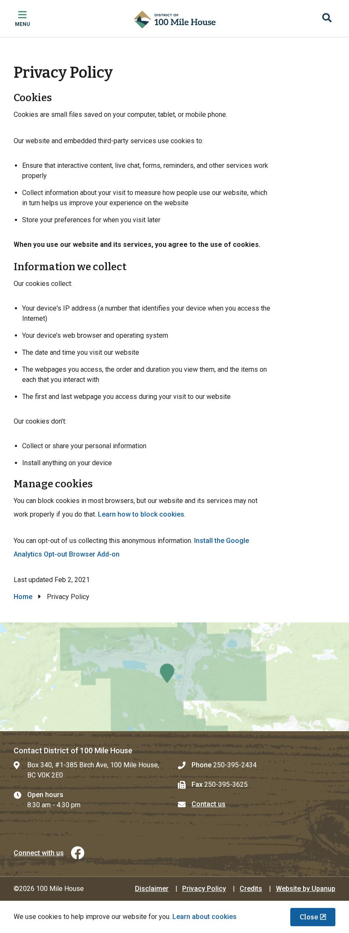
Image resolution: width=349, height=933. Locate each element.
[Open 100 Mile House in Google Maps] (174, 676)
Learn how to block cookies (141, 514)
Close (309, 917)
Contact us (209, 804)
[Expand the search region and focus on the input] (326, 18)
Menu (22, 24)
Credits (251, 889)
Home (23, 597)
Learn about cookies (204, 917)
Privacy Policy (204, 889)
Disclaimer (152, 889)
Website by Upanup (305, 889)
